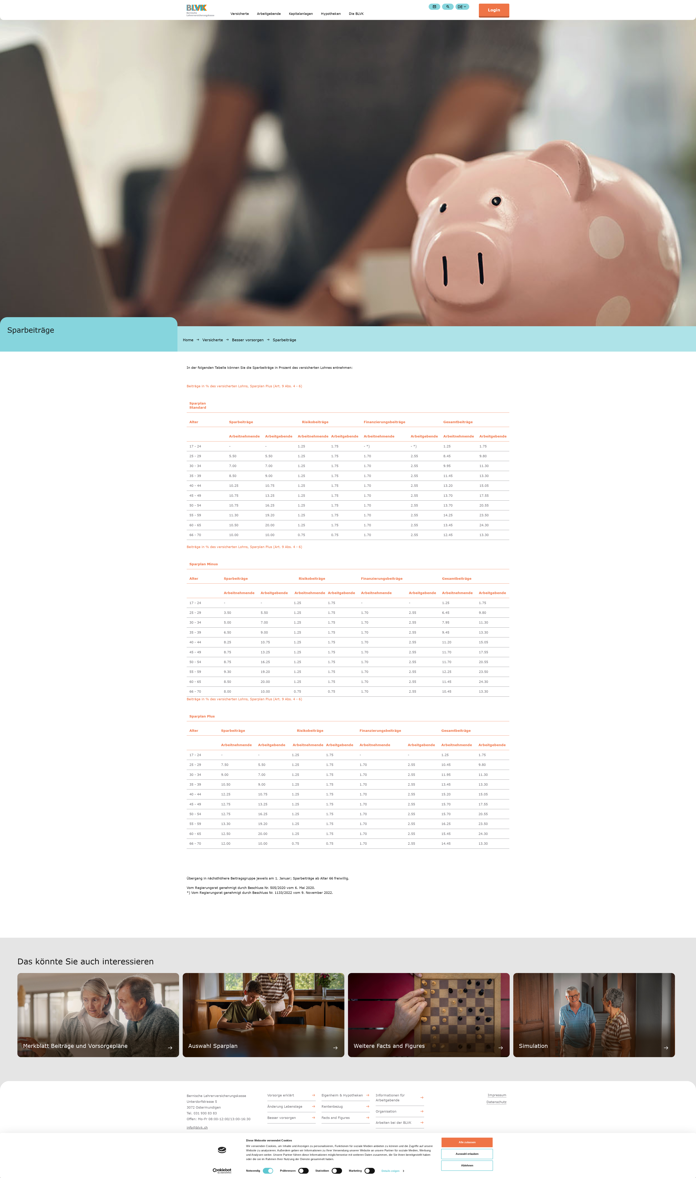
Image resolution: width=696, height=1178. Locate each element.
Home (188, 340)
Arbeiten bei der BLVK (393, 1123)
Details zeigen (390, 1170)
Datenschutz (496, 1102)
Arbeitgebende (269, 14)
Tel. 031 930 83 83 (202, 1113)
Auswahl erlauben (467, 1153)
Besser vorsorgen (248, 340)
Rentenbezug (332, 1106)
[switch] (303, 1171)
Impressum (497, 1095)
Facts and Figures (336, 1118)
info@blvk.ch (197, 1127)
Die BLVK (356, 14)
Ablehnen (467, 1165)
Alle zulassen (467, 1142)
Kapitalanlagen (301, 14)
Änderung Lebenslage (284, 1106)
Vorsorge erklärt (280, 1095)
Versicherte (240, 14)
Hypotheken (331, 14)
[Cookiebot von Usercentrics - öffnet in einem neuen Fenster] (222, 1171)
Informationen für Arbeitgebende (390, 1097)
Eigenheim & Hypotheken (342, 1095)
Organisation (386, 1111)
